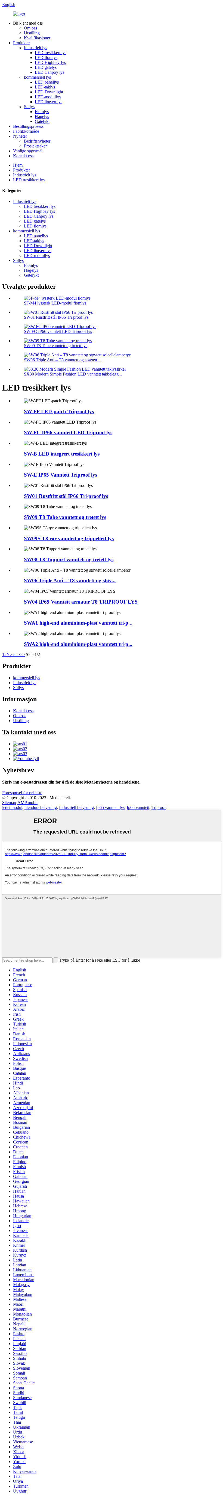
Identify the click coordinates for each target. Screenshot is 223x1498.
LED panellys (47, 82)
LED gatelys (46, 67)
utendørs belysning (40, 807)
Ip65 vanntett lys (110, 807)
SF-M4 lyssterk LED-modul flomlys (55, 303)
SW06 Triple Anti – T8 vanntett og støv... (70, 580)
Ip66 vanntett (138, 807)
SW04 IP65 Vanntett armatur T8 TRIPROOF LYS (81, 602)
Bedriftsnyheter (37, 141)
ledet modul (12, 807)
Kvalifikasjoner (37, 38)
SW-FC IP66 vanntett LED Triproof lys (58, 331)
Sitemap (9, 802)
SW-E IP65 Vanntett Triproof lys (60, 475)
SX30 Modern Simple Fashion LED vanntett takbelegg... (73, 374)
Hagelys (42, 116)
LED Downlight (49, 92)
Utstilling (32, 33)
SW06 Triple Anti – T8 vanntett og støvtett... (62, 359)
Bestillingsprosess (28, 126)
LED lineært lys (48, 101)
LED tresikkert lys (50, 52)
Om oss (30, 28)
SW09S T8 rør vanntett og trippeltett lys (69, 538)
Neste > (13, 654)
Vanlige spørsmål (27, 151)
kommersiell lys (37, 77)
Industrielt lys (35, 47)
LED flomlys (46, 57)
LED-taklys (45, 87)
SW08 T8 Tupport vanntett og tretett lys (68, 559)
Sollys (29, 106)
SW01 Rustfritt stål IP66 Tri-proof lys (56, 317)
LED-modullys (48, 96)
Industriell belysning (76, 807)
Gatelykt (42, 121)
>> (22, 654)
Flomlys (42, 111)
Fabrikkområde (26, 131)
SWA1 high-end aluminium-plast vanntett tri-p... (78, 623)
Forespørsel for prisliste (22, 792)
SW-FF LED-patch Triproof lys (59, 411)
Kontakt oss (23, 155)
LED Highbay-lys (50, 62)
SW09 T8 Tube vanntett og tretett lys (55, 345)
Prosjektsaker (35, 146)
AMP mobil (27, 802)
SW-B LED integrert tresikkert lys (62, 454)
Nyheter (20, 136)
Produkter (21, 42)
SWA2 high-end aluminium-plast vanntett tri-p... (78, 644)
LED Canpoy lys (49, 72)
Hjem (18, 165)
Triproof (158, 807)
